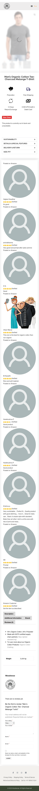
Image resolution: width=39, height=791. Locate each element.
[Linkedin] (26, 772)
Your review (9, 725)
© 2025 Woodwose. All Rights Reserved (19, 788)
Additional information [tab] (13, 618)
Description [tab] (9, 614)
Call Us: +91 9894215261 (29, 780)
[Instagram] (17, 772)
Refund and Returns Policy (11, 780)
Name (7, 736)
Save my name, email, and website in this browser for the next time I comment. (17, 754)
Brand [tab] (27, 618)
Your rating (9, 720)
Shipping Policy (18, 777)
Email (7, 743)
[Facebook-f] (13, 772)
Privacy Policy (8, 777)
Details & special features (15, 144)
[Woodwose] (19, 684)
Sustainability (10, 139)
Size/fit (7, 152)
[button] (31, 6)
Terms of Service (30, 777)
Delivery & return (12, 148)
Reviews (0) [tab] (9, 622)
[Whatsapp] (21, 772)
